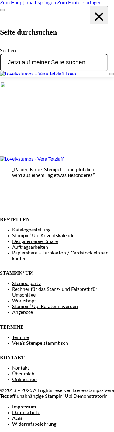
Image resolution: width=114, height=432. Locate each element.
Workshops (24, 300)
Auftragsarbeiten (30, 247)
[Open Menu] (111, 74)
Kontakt (20, 368)
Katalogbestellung (31, 230)
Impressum (24, 406)
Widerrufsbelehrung (34, 424)
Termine (20, 337)
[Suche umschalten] (2, 10)
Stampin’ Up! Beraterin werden (45, 306)
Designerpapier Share (35, 241)
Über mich (23, 373)
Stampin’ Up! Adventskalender (44, 235)
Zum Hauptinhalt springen (28, 2)
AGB (17, 418)
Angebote (22, 312)
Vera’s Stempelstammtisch (40, 343)
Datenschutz (26, 412)
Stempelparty (26, 283)
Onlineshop (24, 379)
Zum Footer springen (79, 2)
